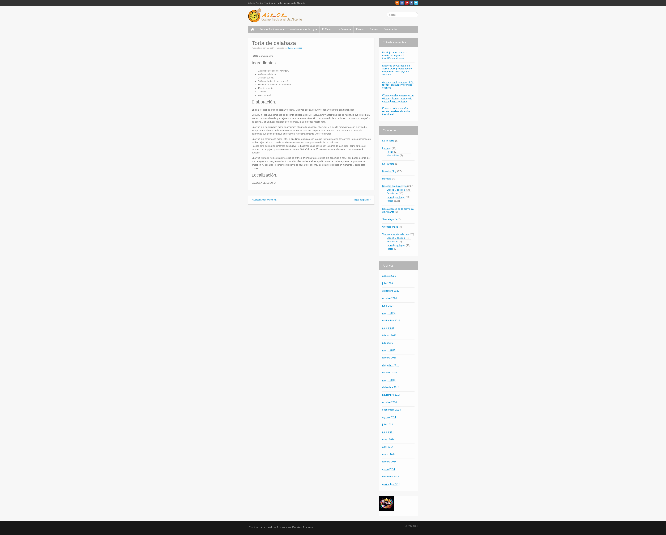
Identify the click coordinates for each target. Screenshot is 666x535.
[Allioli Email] (402, 3)
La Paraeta (343, 29)
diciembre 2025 (390, 290)
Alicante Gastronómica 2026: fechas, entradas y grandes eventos (398, 85)
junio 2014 (388, 431)
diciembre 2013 (390, 476)
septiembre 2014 (391, 409)
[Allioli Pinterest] (407, 3)
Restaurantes (390, 29)
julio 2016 (387, 342)
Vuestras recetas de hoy (302, 29)
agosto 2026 (389, 275)
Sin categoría (389, 219)
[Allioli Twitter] (416, 3)
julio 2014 (387, 424)
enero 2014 (388, 469)
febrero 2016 (389, 357)
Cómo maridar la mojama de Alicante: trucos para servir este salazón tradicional (398, 98)
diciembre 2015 (390, 365)
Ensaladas (392, 193)
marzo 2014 (388, 454)
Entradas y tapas (396, 197)
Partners (374, 29)
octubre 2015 (389, 372)
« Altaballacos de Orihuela (264, 200)
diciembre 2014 (390, 387)
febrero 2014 (389, 461)
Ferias (390, 151)
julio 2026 (387, 283)
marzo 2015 (388, 380)
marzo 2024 (388, 313)
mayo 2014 (388, 439)
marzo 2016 (388, 350)
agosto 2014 (389, 417)
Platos (390, 200)
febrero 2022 (389, 335)
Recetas (386, 178)
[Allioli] (275, 15)
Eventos (360, 29)
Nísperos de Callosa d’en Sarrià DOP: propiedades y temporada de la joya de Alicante (397, 70)
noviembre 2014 (391, 394)
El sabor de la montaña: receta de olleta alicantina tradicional (396, 111)
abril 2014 (387, 446)
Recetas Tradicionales (271, 29)
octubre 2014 (389, 402)
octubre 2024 (389, 298)
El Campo (327, 29)
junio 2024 (388, 305)
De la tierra (388, 140)
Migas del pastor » (362, 200)
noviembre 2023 (391, 320)
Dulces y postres (295, 48)
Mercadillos (393, 155)
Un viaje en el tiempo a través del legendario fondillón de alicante (394, 55)
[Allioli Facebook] (411, 3)
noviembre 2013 (391, 484)
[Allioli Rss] (397, 3)
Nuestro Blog (389, 171)
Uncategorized (390, 226)
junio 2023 (388, 328)
